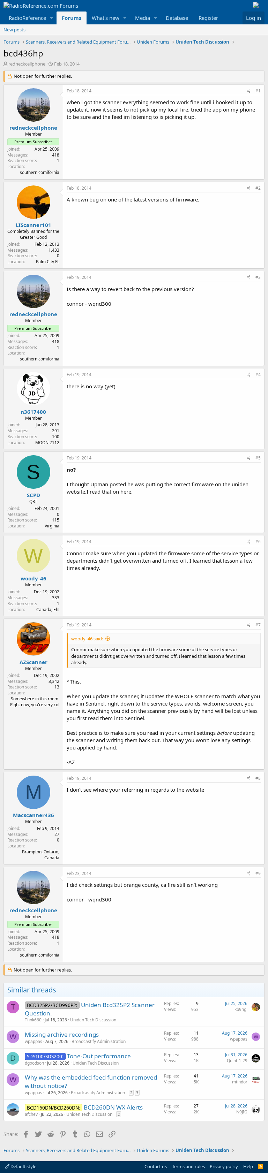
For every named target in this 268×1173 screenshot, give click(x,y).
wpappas (33, 1041)
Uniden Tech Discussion (93, 1020)
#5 (258, 458)
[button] (52, 18)
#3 (258, 277)
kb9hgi (240, 1009)
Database (177, 17)
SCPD (33, 495)
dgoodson (34, 1063)
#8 (258, 778)
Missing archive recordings (62, 1034)
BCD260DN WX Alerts (113, 1107)
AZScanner (33, 661)
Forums (71, 17)
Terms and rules (188, 1166)
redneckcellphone (26, 64)
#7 (258, 625)
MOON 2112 (47, 442)
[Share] (248, 91)
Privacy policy (224, 1166)
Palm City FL (47, 262)
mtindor (239, 1082)
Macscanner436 (33, 815)
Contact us (155, 1166)
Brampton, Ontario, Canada (40, 855)
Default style (22, 1166)
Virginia (52, 526)
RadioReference (27, 17)
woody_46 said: (87, 638)
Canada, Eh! (47, 609)
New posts (14, 29)
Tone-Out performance (99, 1056)
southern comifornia (39, 172)
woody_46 (33, 578)
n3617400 (33, 411)
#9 (258, 873)
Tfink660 (33, 1020)
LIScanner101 (33, 224)
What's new (105, 17)
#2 (258, 188)
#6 (258, 541)
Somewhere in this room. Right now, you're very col (34, 702)
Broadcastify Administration (99, 1041)
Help (248, 1166)
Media (142, 17)
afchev (31, 1114)
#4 (258, 375)
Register (208, 17)
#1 (258, 91)
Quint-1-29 (237, 1061)
